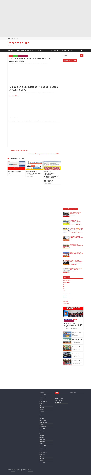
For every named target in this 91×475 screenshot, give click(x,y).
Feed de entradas (59, 398)
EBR (64, 288)
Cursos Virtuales (31, 50)
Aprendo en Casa (21, 50)
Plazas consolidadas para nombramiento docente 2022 (44, 154)
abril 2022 (42, 437)
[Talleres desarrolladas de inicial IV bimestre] (67, 360)
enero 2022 (42, 443)
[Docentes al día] (9, 50)
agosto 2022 (42, 428)
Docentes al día (18, 43)
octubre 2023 (42, 399)
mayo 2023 (42, 409)
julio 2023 (42, 405)
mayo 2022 (42, 435)
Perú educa (21, 63)
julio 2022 (42, 431)
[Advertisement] (40, 9)
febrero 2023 (42, 416)
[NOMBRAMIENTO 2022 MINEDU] (16, 161)
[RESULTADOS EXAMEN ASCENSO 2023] (67, 339)
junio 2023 (42, 407)
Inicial (50, 50)
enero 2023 (42, 418)
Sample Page (73, 392)
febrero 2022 (42, 441)
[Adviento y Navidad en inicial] (67, 346)
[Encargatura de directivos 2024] (67, 353)
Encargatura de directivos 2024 (75, 354)
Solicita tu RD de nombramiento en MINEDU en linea (73, 325)
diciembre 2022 (43, 420)
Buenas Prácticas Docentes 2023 (18, 150)
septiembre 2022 (43, 426)
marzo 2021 (42, 462)
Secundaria (63, 50)
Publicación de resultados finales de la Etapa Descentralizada (36, 63)
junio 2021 (42, 458)
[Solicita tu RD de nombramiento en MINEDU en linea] (73, 307)
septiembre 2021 (43, 452)
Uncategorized (66, 303)
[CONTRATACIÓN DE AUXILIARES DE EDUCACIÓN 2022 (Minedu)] (34, 161)
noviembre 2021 (43, 448)
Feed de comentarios (59, 400)
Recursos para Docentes (23, 55)
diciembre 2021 (43, 445)
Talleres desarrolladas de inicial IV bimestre (77, 361)
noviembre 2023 (43, 397)
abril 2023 (42, 411)
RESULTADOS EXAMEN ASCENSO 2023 (77, 340)
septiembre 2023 (43, 401)
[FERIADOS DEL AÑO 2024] (67, 332)
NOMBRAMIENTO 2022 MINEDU (14, 172)
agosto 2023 (42, 403)
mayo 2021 (42, 460)
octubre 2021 (42, 450)
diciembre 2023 (43, 394)
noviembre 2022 (43, 422)
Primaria (56, 50)
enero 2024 (42, 392)
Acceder (56, 396)
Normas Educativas (43, 50)
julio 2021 (42, 456)
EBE (68, 50)
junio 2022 (42, 433)
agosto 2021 (42, 454)
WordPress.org (58, 402)
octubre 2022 (42, 424)
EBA (64, 284)
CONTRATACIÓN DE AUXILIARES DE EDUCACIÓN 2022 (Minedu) (34, 173)
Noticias (13, 50)
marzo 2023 (42, 414)
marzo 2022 (42, 439)
